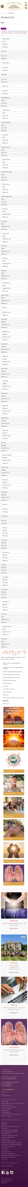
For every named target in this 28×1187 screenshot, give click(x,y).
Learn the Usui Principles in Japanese (10, 1114)
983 (25, 651)
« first (5, 651)
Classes (5, 13)
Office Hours (4, 1123)
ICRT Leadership (5, 1133)
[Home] (14, 8)
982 (22, 651)
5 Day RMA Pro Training (8, 689)
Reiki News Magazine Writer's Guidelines (11, 1142)
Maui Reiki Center (6, 1181)
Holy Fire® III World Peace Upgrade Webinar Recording (13, 668)
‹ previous (11, 651)
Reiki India (4, 1183)
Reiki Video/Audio (5, 1112)
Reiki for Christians (6, 1116)
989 (19, 653)
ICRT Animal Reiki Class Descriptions (11, 674)
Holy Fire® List (6, 703)
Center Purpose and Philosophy (9, 1130)
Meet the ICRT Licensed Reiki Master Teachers (11, 663)
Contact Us (4, 1159)
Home (2, 13)
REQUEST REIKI (14, 1055)
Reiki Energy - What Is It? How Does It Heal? (12, 1103)
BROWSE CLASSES (13, 972)
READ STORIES (14, 928)
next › (25, 653)
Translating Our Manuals (7, 1146)
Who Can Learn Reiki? (6, 1105)
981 (19, 651)
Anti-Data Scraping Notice (8, 1153)
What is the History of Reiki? (8, 1107)
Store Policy (4, 1150)
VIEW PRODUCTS (13, 1013)
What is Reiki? (5, 1101)
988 (16, 653)
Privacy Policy (5, 1148)
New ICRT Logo (5, 1139)
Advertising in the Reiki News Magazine (11, 1144)
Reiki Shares (6, 695)
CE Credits (5, 686)
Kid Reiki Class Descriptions (9, 680)
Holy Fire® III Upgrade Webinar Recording (12, 671)
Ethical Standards (7, 692)
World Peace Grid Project (7, 1137)
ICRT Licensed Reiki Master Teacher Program (13, 698)
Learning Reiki (5, 1110)
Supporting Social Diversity (8, 1157)
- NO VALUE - (4, 31)
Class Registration (7, 683)
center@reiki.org (9, 1089)
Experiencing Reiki (6, 1108)
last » (14, 654)
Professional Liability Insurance (9, 1135)
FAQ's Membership (6, 1095)
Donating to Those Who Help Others (10, 1155)
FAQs (2, 1094)
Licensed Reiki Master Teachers (9, 1132)
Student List (5, 700)
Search (2, 22)
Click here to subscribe (7, 1166)
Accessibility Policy (6, 1151)
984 (3, 653)
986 (10, 653)
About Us (3, 1124)
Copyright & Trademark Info (8, 1141)
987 (13, 653)
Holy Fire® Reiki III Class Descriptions (11, 677)
